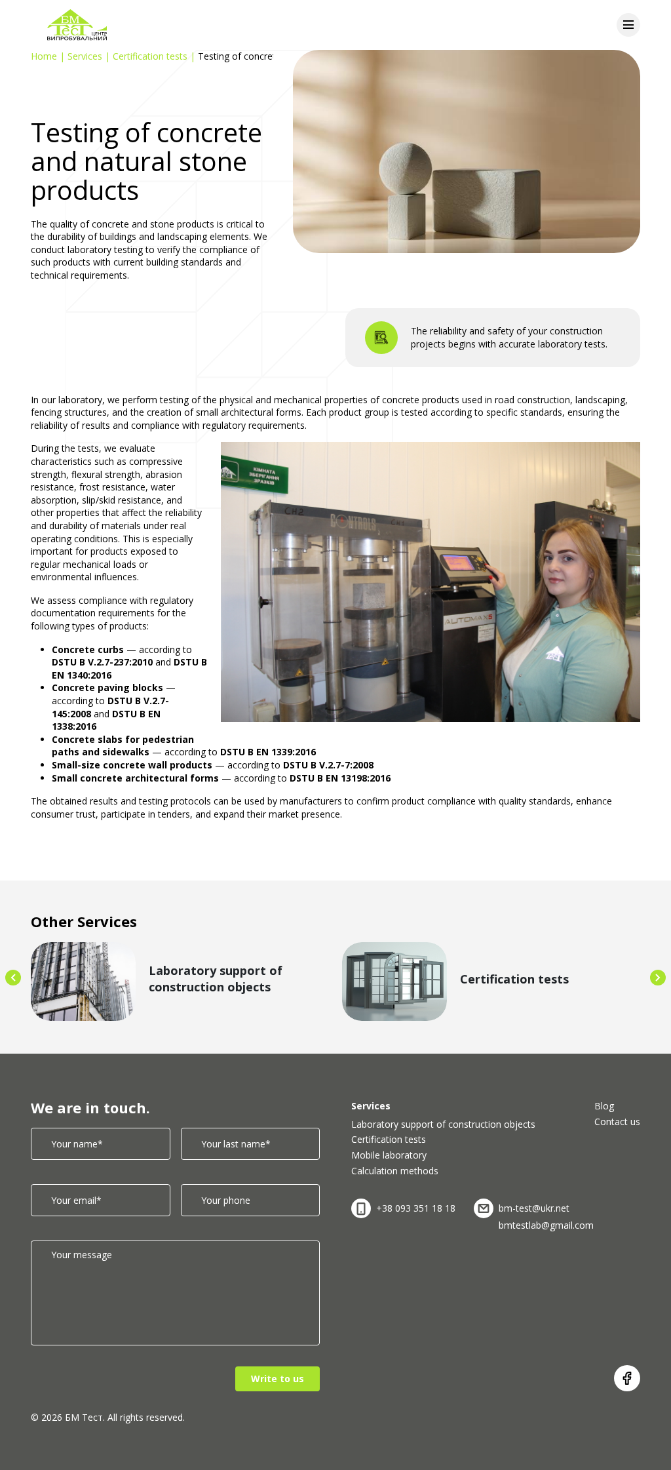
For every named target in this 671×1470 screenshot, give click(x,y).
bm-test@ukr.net (534, 1208)
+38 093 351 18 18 (415, 1208)
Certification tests (150, 56)
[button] (13, 977)
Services (84, 56)
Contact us (617, 1121)
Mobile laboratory (389, 1155)
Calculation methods (394, 1170)
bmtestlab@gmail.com (546, 1225)
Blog (604, 1106)
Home (44, 56)
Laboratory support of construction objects (443, 1124)
